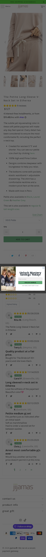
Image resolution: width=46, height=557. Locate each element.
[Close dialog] (43, 268)
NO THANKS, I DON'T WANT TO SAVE (30, 285)
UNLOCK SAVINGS (30, 282)
